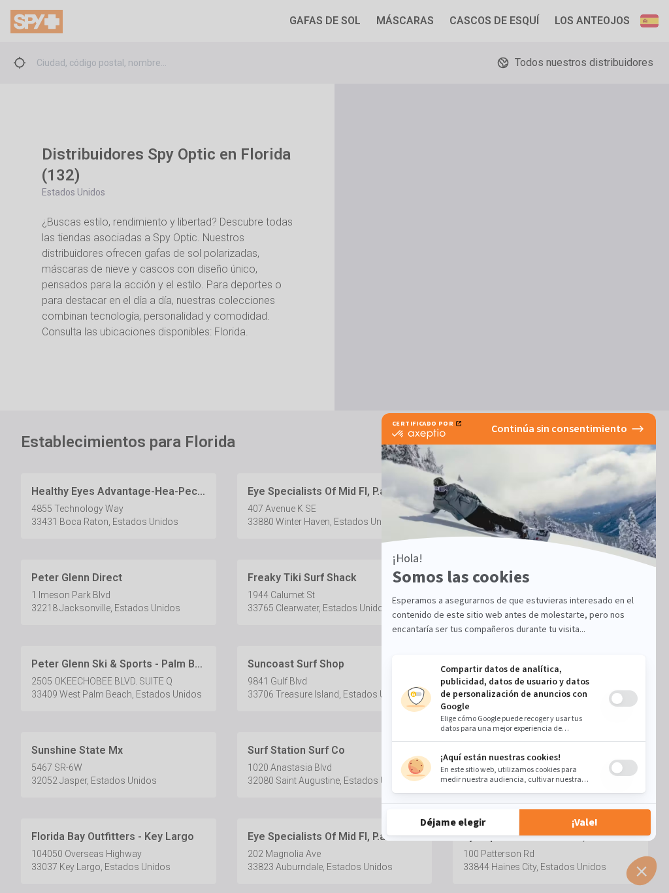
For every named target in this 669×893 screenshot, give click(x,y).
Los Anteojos (592, 20)
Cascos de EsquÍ (494, 20)
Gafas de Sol (325, 20)
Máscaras (405, 20)
